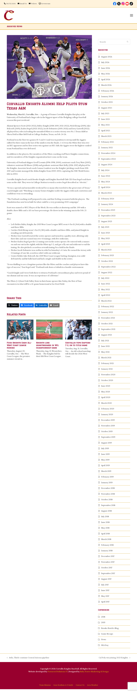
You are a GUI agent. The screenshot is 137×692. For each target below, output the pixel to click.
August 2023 (106, 221)
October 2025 (107, 102)
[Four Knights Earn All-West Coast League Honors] (20, 329)
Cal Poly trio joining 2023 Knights (113, 658)
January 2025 (107, 147)
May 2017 (105, 596)
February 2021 (107, 363)
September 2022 (108, 267)
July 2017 (105, 585)
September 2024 (108, 159)
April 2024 (105, 187)
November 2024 (108, 153)
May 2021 (105, 352)
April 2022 (105, 295)
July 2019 (105, 448)
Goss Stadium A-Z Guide (63, 685)
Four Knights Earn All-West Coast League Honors (19, 345)
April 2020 (105, 397)
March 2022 (106, 301)
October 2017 (106, 568)
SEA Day (105, 645)
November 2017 (108, 562)
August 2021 (106, 335)
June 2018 (105, 522)
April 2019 (105, 465)
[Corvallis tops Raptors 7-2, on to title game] (78, 329)
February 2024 (107, 199)
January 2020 (107, 414)
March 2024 (106, 193)
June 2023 (105, 233)
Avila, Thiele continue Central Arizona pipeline (28, 658)
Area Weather (92, 685)
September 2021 (108, 329)
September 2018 (108, 505)
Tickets (34, 4)
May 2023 (105, 238)
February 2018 (107, 545)
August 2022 (106, 272)
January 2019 (107, 482)
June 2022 (105, 284)
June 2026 (105, 68)
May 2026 (105, 74)
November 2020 (108, 374)
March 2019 (106, 471)
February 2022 (107, 306)
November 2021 (108, 318)
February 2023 (107, 255)
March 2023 (106, 250)
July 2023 (105, 227)
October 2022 (107, 261)
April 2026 (105, 79)
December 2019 (108, 420)
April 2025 (105, 130)
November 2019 (108, 426)
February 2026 (107, 91)
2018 (103, 617)
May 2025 (105, 125)
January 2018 (107, 551)
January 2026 (107, 96)
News (103, 639)
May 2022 (105, 289)
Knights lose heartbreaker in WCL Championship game (47, 345)
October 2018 (107, 499)
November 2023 (108, 210)
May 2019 (105, 460)
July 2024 (105, 170)
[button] (131, 15)
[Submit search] (127, 42)
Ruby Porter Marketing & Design (94, 671)
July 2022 (105, 278)
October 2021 (107, 324)
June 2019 (105, 454)
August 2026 (106, 57)
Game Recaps (107, 634)
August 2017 (106, 579)
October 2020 (107, 380)
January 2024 (107, 204)
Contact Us (80, 685)
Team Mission (45, 685)
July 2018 (105, 516)
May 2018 (105, 528)
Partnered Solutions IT (57, 671)
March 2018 (106, 539)
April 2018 (105, 534)
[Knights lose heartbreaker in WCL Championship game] (49, 329)
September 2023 (108, 216)
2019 (103, 622)
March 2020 (106, 403)
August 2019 (106, 443)
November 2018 (108, 494)
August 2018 (106, 511)
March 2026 (106, 85)
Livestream (45, 4)
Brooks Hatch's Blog (110, 628)
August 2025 (106, 108)
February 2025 (107, 142)
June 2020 (105, 386)
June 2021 (105, 346)
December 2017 (107, 556)
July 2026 (105, 62)
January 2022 (107, 312)
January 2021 (107, 369)
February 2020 (107, 409)
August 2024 (106, 164)
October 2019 (107, 431)
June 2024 (105, 176)
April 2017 (105, 602)
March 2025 (106, 136)
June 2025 (105, 119)
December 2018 (108, 488)
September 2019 (108, 437)
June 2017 (105, 590)
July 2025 (105, 113)
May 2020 (105, 392)
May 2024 (105, 182)
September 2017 (108, 573)
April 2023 (105, 244)
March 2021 (106, 358)
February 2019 (107, 477)
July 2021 (105, 341)
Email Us (23, 4)
